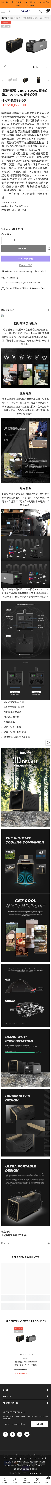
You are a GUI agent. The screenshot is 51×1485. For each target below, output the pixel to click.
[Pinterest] (19, 1434)
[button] (42, 67)
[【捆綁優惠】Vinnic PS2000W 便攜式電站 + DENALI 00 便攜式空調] (25, 1338)
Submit (39, 1424)
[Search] (10, 11)
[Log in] (40, 11)
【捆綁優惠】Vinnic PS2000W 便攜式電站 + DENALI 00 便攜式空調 (25, 1363)
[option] (25, 45)
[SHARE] (48, 248)
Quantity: (6, 234)
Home (4, 18)
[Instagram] (12, 1434)
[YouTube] (27, 1434)
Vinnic (14, 202)
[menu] (3, 11)
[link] (13, 1299)
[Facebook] (5, 1434)
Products (14, 18)
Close (49, 4)
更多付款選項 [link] (25, 265)
